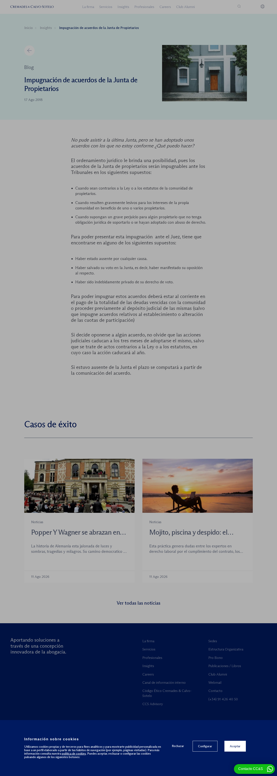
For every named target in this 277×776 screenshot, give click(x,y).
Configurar (205, 746)
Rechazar (178, 746)
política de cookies (74, 753)
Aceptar (235, 746)
